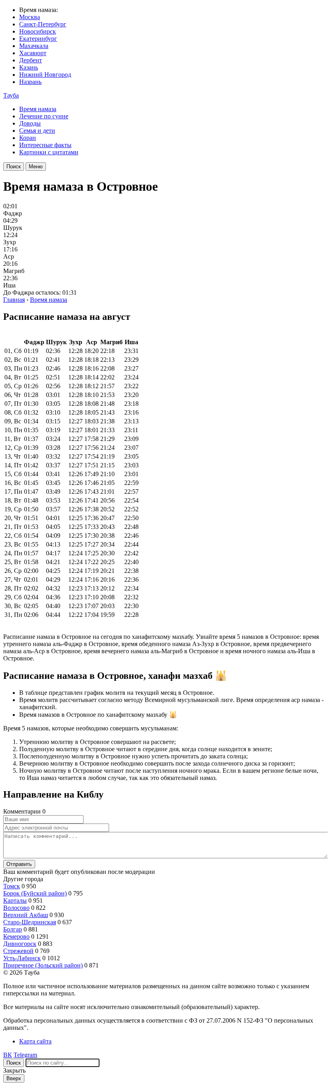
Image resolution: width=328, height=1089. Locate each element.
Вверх (13, 1078)
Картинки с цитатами (48, 152)
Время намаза (37, 109)
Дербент (30, 60)
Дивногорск (19, 943)
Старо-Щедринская (29, 922)
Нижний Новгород (45, 74)
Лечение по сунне (43, 116)
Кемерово (16, 936)
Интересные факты (45, 145)
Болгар (12, 929)
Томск (11, 886)
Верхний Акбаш (25, 914)
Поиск (13, 167)
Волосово (16, 907)
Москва (29, 17)
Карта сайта (35, 1041)
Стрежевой (18, 950)
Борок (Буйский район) (35, 893)
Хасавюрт (32, 53)
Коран (27, 137)
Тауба (11, 95)
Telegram (25, 1054)
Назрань (30, 81)
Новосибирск (37, 31)
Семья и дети (37, 130)
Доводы (30, 123)
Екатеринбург (38, 38)
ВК (7, 1054)
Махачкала (33, 45)
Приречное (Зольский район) (43, 965)
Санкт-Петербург (42, 24)
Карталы (15, 900)
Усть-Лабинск (22, 958)
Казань (28, 67)
